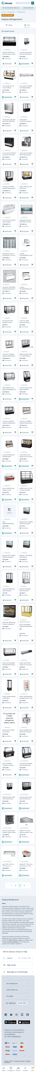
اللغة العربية (22, 1003)
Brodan (15, 940)
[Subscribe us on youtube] (23, 1014)
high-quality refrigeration (11, 942)
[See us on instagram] (18, 1014)
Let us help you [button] (11, 983)
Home (3, 12)
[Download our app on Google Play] (10, 1022)
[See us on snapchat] (29, 1014)
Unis (27, 940)
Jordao (20, 940)
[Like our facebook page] (7, 1014)
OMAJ (10, 940)
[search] (32, 3)
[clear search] (30, 3)
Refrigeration (11, 12)
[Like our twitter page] (12, 1014)
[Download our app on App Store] (24, 1022)
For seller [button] (9, 996)
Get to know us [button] (12, 990)
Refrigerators (21, 12)
